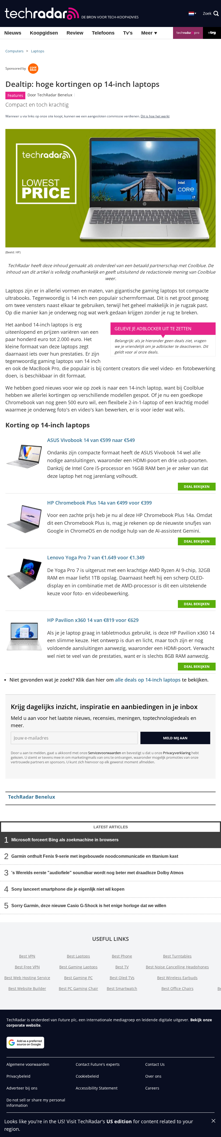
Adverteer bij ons (21, 1088)
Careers (152, 1088)
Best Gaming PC (78, 977)
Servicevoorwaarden (104, 752)
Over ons (153, 1076)
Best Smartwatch (122, 988)
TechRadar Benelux (54, 94)
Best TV (122, 966)
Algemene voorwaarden (27, 1064)
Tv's (128, 33)
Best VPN (27, 956)
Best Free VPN (27, 966)
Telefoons (103, 33)
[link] (24, 457)
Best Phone (122, 956)
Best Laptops (78, 956)
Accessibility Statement (97, 1088)
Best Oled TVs (122, 977)
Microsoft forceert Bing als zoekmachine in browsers (65, 840)
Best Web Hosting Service (27, 977)
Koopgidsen (44, 33)
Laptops (37, 51)
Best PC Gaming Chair (78, 988)
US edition (119, 1121)
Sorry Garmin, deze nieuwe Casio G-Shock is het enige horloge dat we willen (88, 905)
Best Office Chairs (177, 988)
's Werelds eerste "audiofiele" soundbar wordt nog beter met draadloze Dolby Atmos (97, 872)
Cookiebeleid (87, 1076)
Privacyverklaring (177, 752)
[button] (211, 13)
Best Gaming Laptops (78, 966)
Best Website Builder (27, 988)
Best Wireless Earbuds (177, 977)
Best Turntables (177, 956)
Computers (14, 51)
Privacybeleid (18, 1076)
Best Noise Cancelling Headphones (177, 966)
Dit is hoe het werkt (155, 116)
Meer (147, 33)
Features (15, 95)
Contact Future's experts (98, 1064)
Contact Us (155, 1064)
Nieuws (12, 33)
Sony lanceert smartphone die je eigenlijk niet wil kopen (68, 889)
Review (75, 33)
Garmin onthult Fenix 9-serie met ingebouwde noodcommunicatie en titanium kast (94, 856)
